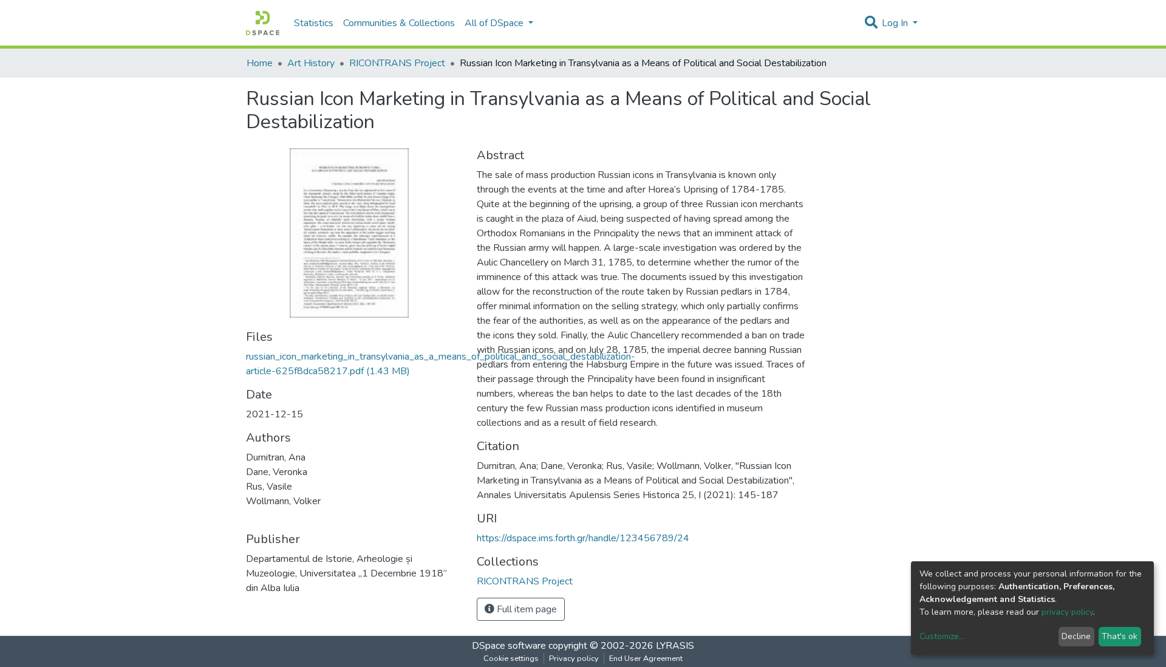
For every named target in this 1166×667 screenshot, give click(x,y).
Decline (1076, 636)
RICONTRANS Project (397, 63)
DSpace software (509, 645)
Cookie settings (511, 658)
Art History (311, 63)
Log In (896, 23)
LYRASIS (675, 645)
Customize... (941, 636)
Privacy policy (574, 658)
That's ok (1119, 636)
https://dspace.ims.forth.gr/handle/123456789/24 (583, 538)
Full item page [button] (525, 609)
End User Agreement (646, 658)
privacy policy (1067, 612)
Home (260, 63)
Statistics (313, 23)
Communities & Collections (399, 23)
